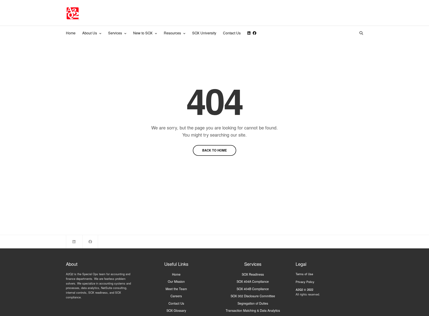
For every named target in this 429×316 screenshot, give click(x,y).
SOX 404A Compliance (253, 281)
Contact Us (232, 32)
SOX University (204, 32)
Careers (176, 296)
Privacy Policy (305, 282)
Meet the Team (176, 289)
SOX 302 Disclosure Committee (253, 296)
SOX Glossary (176, 310)
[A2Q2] (72, 13)
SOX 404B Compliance (253, 289)
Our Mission (176, 281)
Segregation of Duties (253, 303)
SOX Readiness (253, 274)
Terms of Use (304, 274)
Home (71, 32)
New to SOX (143, 32)
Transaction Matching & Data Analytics (253, 310)
